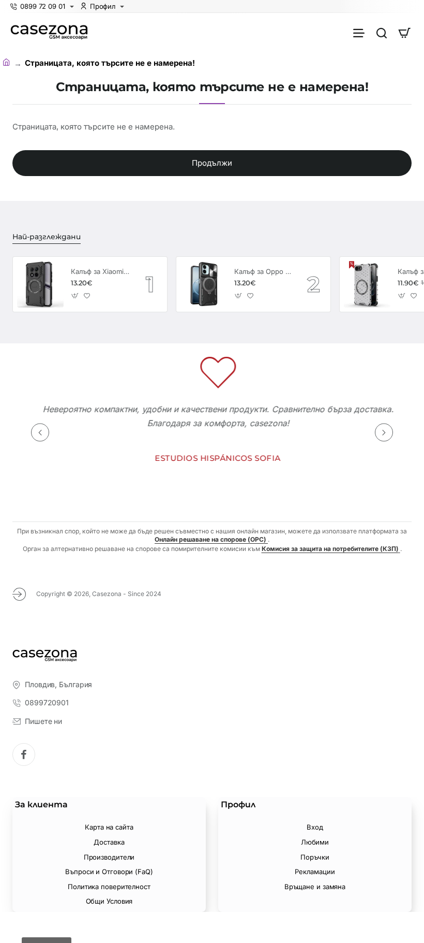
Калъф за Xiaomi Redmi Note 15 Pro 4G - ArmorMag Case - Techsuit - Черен (100, 271)
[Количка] (404, 32)
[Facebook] (23, 754)
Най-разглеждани (46, 236)
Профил (238, 804)
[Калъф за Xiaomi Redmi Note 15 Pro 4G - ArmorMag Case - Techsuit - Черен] (40, 284)
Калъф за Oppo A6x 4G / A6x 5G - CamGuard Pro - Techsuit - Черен (263, 271)
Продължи (212, 163)
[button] (75, 295)
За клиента (41, 804)
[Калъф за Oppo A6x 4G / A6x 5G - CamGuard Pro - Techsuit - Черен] (203, 284)
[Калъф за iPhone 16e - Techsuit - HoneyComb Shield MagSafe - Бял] (367, 284)
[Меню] (358, 32)
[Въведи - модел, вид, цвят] (381, 32)
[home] (8, 62)
